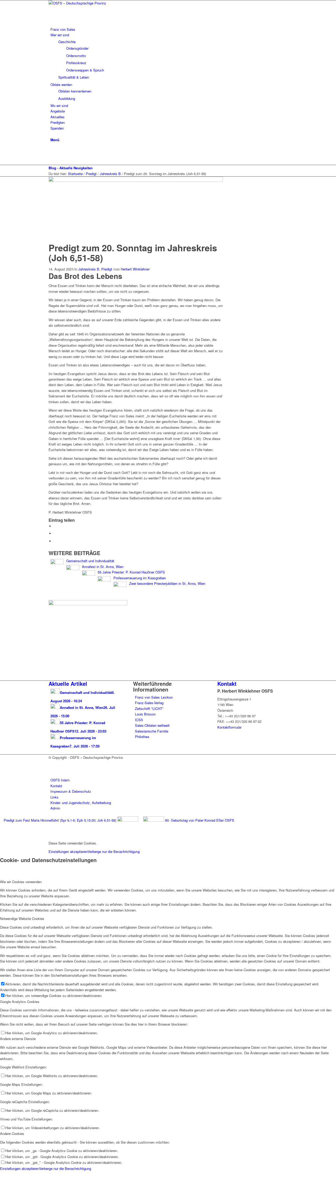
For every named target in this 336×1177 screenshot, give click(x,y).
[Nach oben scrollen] (1, 1173)
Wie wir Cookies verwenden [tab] (21, 881)
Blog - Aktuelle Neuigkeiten (71, 167)
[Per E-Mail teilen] (55, 541)
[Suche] (51, 133)
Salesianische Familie (151, 731)
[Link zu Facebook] (51, 150)
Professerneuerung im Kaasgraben (139, 577)
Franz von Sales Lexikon (154, 697)
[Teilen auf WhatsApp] (55, 533)
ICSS (139, 719)
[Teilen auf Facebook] (55, 526)
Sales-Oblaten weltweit (152, 725)
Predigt (106, 269)
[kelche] (136, 180)
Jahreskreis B (88, 269)
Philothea (142, 736)
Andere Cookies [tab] (12, 1133)
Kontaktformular (229, 727)
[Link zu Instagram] (51, 156)
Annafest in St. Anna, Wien (102, 566)
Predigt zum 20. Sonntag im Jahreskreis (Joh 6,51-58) (133, 252)
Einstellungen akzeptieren (68, 851)
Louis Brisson (145, 714)
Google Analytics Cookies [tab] (19, 1001)
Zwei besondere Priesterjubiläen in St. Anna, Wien (167, 583)
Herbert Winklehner (135, 269)
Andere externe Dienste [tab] (18, 1038)
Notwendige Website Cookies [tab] (22, 918)
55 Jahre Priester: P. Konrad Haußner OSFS (131, 572)
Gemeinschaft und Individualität (90, 560)
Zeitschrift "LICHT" (149, 708)
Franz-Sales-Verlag (149, 702)
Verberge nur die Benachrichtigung (114, 851)
